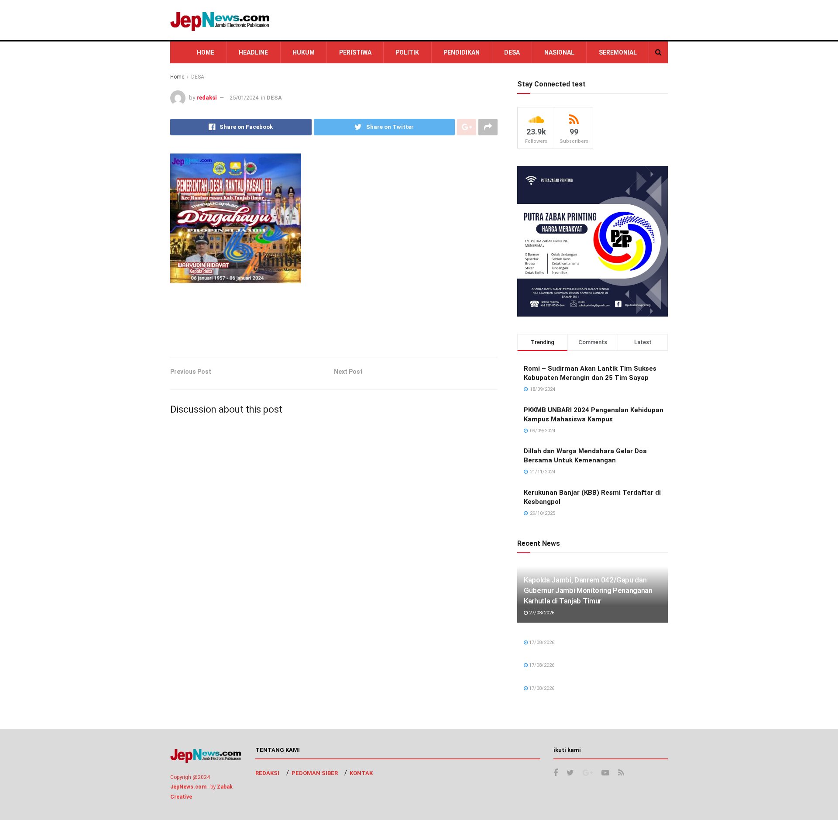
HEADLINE (253, 52)
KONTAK (361, 773)
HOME (205, 52)
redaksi (206, 97)
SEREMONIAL (618, 52)
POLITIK (407, 52)
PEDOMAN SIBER (315, 773)
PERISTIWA (355, 52)
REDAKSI (267, 773)
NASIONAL (559, 52)
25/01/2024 (244, 97)
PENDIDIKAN (461, 52)
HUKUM (303, 52)
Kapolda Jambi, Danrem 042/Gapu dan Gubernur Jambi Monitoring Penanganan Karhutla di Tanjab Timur (588, 590)
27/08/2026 (541, 613)
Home (177, 77)
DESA (512, 52)
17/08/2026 (541, 642)
